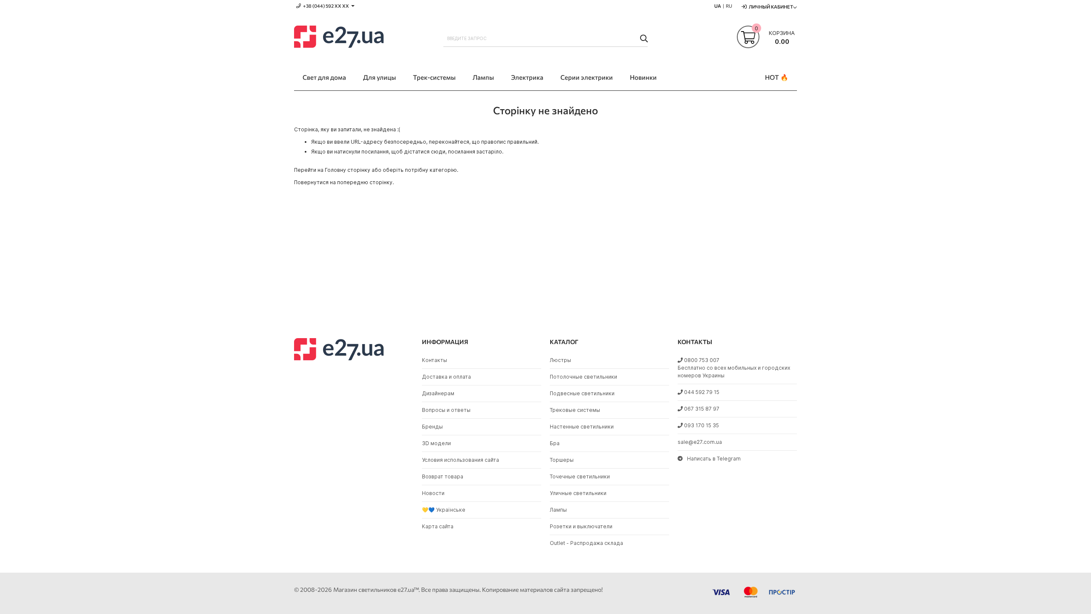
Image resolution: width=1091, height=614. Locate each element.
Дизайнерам (438, 393)
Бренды (432, 426)
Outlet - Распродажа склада (586, 543)
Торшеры (562, 460)
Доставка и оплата (446, 377)
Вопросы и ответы (446, 410)
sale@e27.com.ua (700, 442)
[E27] (339, 38)
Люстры (560, 360)
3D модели (436, 443)
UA (717, 6)
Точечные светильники (580, 476)
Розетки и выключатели (581, 526)
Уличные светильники (578, 493)
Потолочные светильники (583, 377)
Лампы (558, 510)
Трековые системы (575, 410)
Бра (555, 443)
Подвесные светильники (582, 393)
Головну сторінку (347, 170)
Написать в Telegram (714, 458)
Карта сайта (437, 526)
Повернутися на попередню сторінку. (344, 182)
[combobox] (545, 38)
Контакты (434, 360)
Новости (433, 493)
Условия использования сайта (460, 460)
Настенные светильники (582, 426)
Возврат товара (442, 476)
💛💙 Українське (443, 510)
